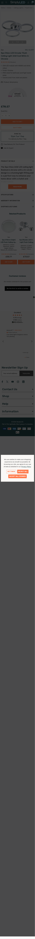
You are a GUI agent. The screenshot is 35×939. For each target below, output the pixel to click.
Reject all (22, 471)
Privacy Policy (26, 467)
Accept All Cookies (17, 476)
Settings (11, 471)
